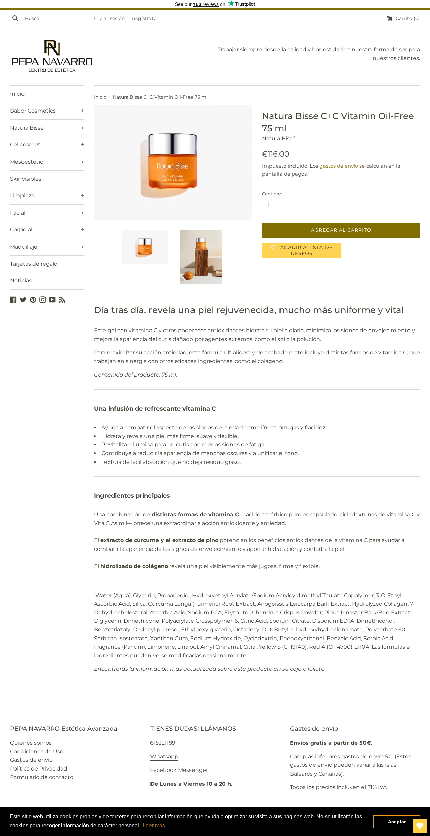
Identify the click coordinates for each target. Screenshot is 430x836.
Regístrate (144, 18)
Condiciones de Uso (36, 751)
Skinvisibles (25, 179)
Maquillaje (47, 247)
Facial (47, 213)
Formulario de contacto (41, 777)
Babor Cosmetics (47, 110)
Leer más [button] (154, 825)
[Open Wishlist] (420, 826)
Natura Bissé (47, 128)
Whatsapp (164, 756)
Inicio (17, 94)
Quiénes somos (31, 743)
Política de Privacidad (38, 768)
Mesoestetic (47, 162)
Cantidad (272, 193)
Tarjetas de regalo (33, 264)
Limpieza (47, 195)
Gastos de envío (31, 760)
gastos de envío (338, 166)
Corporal (47, 229)
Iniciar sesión (109, 18)
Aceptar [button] (397, 821)
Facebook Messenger (179, 770)
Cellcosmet (47, 144)
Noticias (21, 280)
